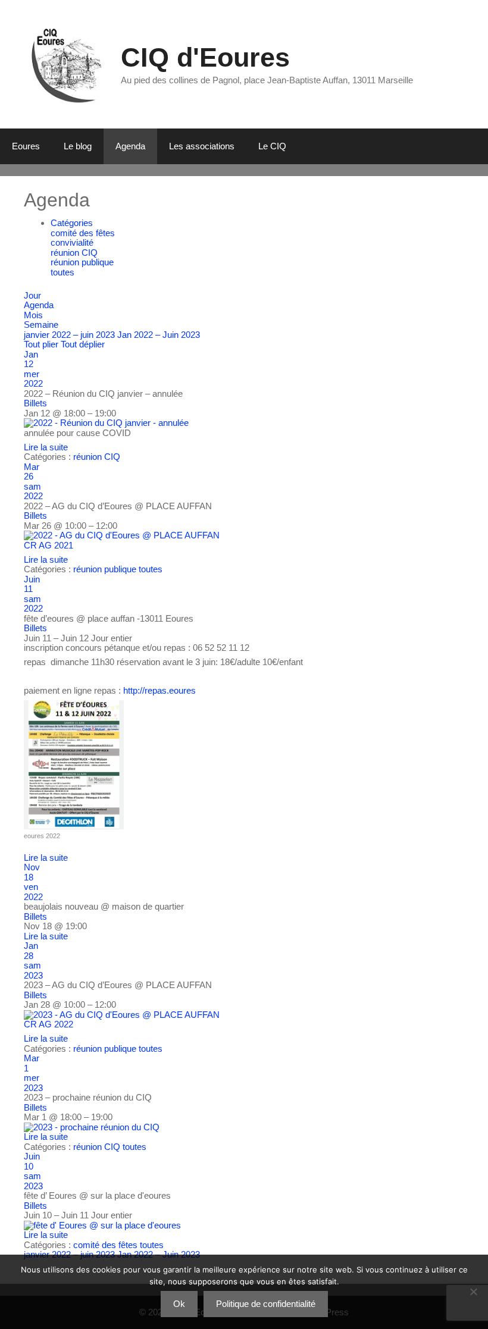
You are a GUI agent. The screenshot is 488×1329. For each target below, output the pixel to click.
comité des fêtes (83, 233)
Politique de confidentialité (265, 1304)
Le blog (78, 146)
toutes (62, 272)
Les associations (201, 146)
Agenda (130, 146)
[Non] (473, 1291)
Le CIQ (272, 146)
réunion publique (82, 262)
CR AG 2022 (48, 1024)
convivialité (72, 242)
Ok (179, 1304)
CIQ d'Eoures (205, 57)
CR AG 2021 (48, 545)
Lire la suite (46, 447)
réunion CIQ (74, 252)
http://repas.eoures (159, 690)
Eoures (26, 146)
